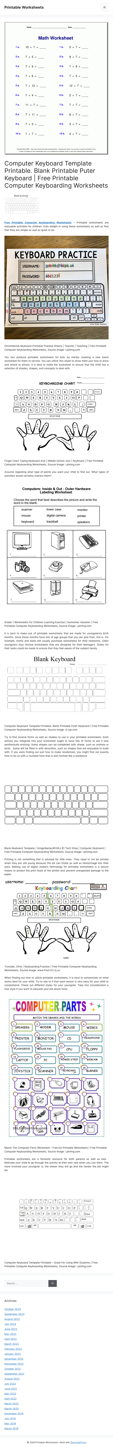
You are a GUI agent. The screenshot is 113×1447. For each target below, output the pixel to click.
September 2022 (14, 1373)
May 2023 (10, 1334)
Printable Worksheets (24, 7)
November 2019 (13, 1413)
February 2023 (13, 1348)
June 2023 (10, 1329)
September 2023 (14, 1314)
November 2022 (14, 1363)
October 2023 (12, 1309)
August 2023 (12, 1319)
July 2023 (10, 1324)
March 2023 (11, 1344)
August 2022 (12, 1378)
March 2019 (11, 1428)
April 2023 (10, 1339)
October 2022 (12, 1368)
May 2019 (10, 1423)
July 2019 (10, 1418)
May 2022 (10, 1393)
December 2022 (13, 1358)
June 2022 (10, 1388)
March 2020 (11, 1408)
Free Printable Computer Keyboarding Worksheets (38, 222)
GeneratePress (78, 1442)
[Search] (52, 1283)
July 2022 (10, 1383)
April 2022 (10, 1398)
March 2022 (11, 1403)
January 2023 (12, 1353)
